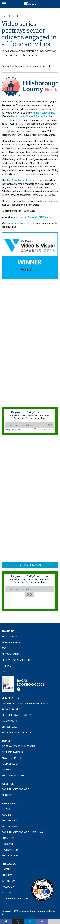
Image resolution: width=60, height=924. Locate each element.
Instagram (8, 881)
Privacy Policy (11, 654)
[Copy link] (54, 921)
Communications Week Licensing (22, 832)
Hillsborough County (44, 112)
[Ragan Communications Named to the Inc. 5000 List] (42, 889)
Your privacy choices (15, 898)
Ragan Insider (10, 720)
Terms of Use (48, 430)
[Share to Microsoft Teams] (42, 921)
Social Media (10, 763)
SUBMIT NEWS (30, 565)
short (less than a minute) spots (22, 180)
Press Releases (11, 642)
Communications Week (16, 789)
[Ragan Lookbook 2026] (23, 684)
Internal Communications (18, 746)
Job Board (8, 843)
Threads (7, 875)
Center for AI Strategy (16, 715)
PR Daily (7, 795)
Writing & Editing (13, 775)
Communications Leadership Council (25, 703)
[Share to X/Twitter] (18, 921)
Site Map (7, 665)
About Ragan (10, 636)
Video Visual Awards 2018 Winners (32, 216)
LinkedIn (7, 869)
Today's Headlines (12, 430)
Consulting (9, 838)
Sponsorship (10, 849)
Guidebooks (9, 820)
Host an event (11, 826)
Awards (6, 814)
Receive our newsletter (17, 659)
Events (6, 808)
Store (5, 671)
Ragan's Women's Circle (16, 732)
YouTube (7, 892)
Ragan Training (11, 709)
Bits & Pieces (9, 726)
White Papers (10, 855)
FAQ (4, 648)
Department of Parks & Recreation (29, 116)
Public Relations (12, 752)
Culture (7, 769)
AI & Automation (12, 758)
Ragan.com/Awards (17, 222)
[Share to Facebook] (6, 921)
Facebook (8, 886)
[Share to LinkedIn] (30, 921)
